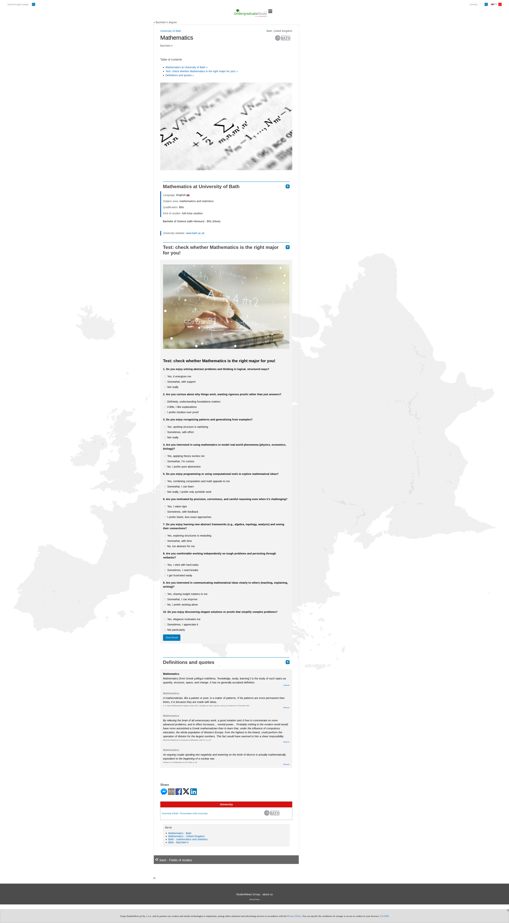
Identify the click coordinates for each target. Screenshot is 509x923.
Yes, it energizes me (178, 376)
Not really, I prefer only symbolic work (188, 491)
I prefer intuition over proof (182, 412)
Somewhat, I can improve (181, 599)
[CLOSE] (384, 916)
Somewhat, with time (179, 540)
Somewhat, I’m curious (180, 461)
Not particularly (175, 629)
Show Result (172, 637)
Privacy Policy (294, 916)
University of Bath (170, 30)
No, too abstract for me (180, 546)
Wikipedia (286, 685)
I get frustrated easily (179, 575)
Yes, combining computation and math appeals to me (198, 481)
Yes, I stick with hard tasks (182, 564)
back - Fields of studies (173, 859)
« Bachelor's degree (165, 22)
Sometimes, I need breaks (182, 570)
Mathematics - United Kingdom (186, 836)
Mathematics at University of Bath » (187, 67)
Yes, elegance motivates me (183, 619)
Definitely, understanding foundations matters (193, 401)
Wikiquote (286, 707)
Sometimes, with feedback (182, 511)
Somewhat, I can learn (180, 486)
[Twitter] (186, 793)
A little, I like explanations (181, 406)
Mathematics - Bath (179, 833)
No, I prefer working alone (182, 604)
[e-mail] (171, 794)
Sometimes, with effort (180, 432)
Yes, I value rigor (176, 506)
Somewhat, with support (181, 381)
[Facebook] (178, 794)
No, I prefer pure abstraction (183, 466)
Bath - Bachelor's (178, 842)
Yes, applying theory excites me (185, 456)
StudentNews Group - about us (254, 894)
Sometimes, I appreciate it (182, 624)
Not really (172, 387)
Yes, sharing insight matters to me (186, 594)
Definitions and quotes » (180, 75)
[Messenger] (164, 794)
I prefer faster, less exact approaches (188, 517)
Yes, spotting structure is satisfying (187, 426)
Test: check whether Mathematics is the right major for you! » (202, 71)
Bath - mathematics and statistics (188, 839)
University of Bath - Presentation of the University (185, 813)
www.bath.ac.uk (195, 233)
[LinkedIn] (193, 794)
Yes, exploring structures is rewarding (188, 535)
